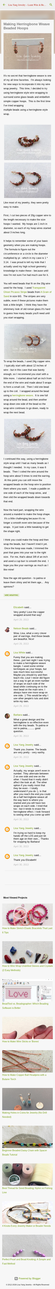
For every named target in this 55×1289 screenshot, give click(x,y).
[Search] (51, 4)
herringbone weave (22, 395)
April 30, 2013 (21, 736)
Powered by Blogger (29, 1278)
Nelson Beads (21, 628)
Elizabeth (18, 607)
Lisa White (19, 652)
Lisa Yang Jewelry (23, 744)
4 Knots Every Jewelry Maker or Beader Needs (26, 1226)
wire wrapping (11, 595)
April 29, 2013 (21, 619)
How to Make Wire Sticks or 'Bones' (20, 1041)
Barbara (17, 714)
